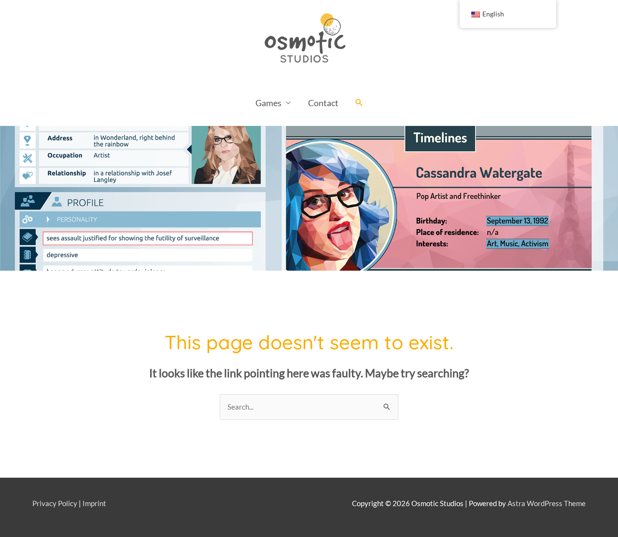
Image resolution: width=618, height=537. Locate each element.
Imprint (94, 503)
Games (268, 102)
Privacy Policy (54, 503)
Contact (323, 102)
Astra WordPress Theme (546, 503)
